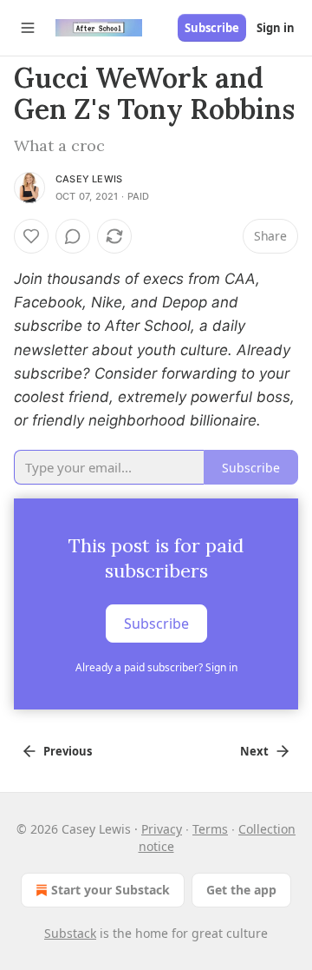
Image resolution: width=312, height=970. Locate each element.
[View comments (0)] (72, 236)
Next (254, 751)
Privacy (161, 829)
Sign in (276, 28)
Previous (67, 751)
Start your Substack (110, 889)
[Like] (31, 236)
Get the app (241, 889)
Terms (210, 829)
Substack (70, 933)
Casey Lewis (88, 179)
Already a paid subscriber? (156, 667)
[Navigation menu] (27, 27)
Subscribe (212, 28)
